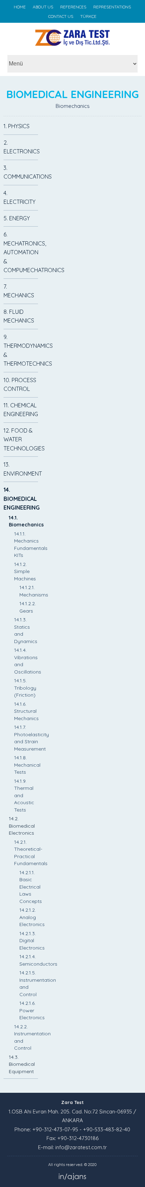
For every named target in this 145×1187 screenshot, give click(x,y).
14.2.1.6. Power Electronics (32, 1010)
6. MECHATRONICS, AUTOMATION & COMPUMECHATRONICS (34, 252)
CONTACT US (60, 16)
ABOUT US (43, 6)
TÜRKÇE (88, 16)
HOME (20, 6)
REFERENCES (73, 6)
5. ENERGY (17, 218)
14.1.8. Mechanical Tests (27, 764)
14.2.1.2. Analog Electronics (32, 917)
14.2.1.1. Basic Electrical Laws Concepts (30, 886)
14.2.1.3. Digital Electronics (32, 940)
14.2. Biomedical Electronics (22, 825)
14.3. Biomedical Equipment (22, 1064)
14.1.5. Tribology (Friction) (25, 687)
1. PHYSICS (17, 126)
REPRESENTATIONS (112, 6)
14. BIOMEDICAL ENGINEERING (22, 498)
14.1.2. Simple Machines (25, 571)
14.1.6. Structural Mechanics (26, 711)
